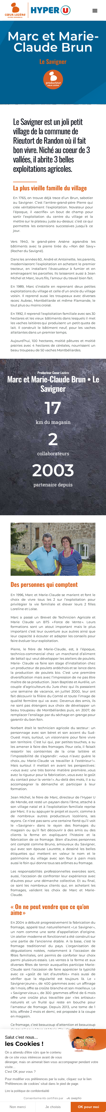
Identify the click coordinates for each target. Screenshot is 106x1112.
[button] (95, 10)
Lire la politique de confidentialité (27, 1091)
